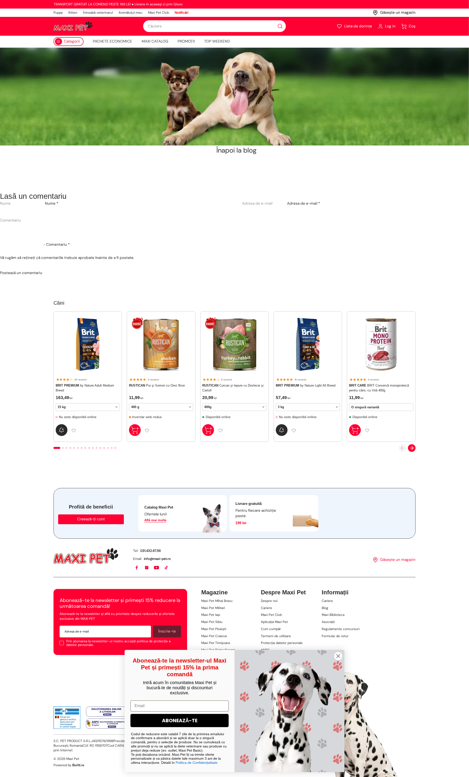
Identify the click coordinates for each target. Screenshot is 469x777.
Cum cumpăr (271, 629)
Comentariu (58, 244)
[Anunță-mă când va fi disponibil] (61, 430)
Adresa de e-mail (303, 203)
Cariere (266, 608)
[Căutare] (280, 26)
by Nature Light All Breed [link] (305, 385)
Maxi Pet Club (158, 13)
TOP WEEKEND (217, 41)
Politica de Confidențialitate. (197, 763)
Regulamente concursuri (341, 629)
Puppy (58, 13)
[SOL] (106, 711)
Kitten (72, 13)
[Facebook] (137, 568)
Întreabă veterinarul (98, 13)
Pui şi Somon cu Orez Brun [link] (157, 385)
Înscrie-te (167, 631)
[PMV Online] (67, 717)
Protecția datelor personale (282, 643)
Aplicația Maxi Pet (274, 622)
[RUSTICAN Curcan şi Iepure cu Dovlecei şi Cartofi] (234, 344)
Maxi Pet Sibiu (212, 622)
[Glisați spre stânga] (402, 448)
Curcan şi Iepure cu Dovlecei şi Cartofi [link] (233, 388)
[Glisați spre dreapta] (412, 448)
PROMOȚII (186, 41)
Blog (325, 608)
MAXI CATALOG (155, 41)
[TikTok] (166, 568)
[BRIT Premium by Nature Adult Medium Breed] (88, 344)
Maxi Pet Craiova (214, 636)
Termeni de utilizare (276, 636)
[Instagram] (147, 568)
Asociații (328, 622)
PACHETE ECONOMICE (112, 41)
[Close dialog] (338, 656)
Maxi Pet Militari (213, 608)
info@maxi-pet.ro (157, 559)
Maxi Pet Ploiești (213, 629)
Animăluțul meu (130, 13)
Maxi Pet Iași (210, 615)
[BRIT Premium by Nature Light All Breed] (308, 344)
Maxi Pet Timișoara (215, 643)
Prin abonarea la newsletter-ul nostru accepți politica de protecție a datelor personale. (118, 643)
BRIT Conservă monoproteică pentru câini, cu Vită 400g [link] (379, 388)
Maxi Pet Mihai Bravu (217, 601)
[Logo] (72, 26)
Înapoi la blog (236, 150)
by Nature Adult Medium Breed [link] (85, 388)
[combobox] (214, 26)
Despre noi (269, 601)
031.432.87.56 (150, 551)
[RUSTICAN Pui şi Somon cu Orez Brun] (161, 344)
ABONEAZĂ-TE (179, 720)
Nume (51, 203)
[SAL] (106, 723)
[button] (354, 26)
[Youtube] (156, 568)
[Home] (85, 556)
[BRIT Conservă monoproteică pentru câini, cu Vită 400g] (381, 344)
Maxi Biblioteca (333, 615)
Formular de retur (335, 636)
